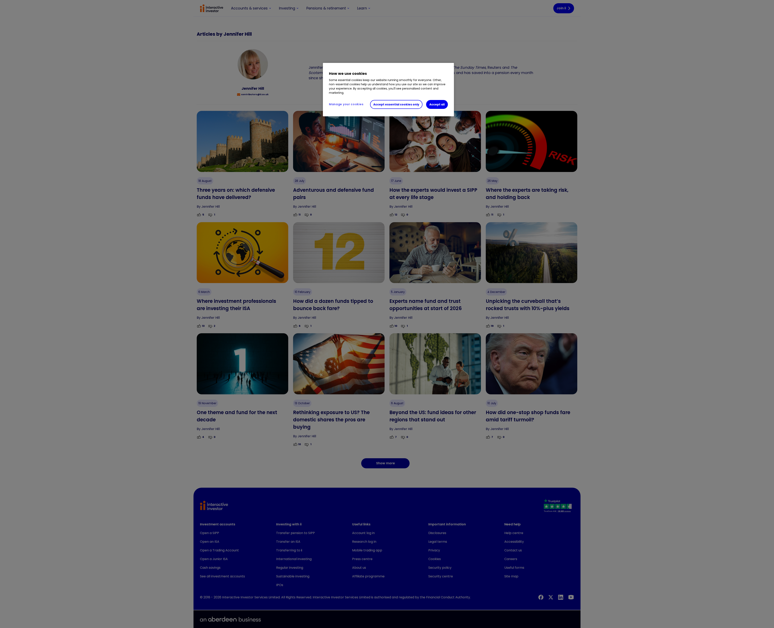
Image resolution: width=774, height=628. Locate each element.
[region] (388, 90)
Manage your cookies (346, 104)
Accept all (437, 104)
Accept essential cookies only (396, 104)
